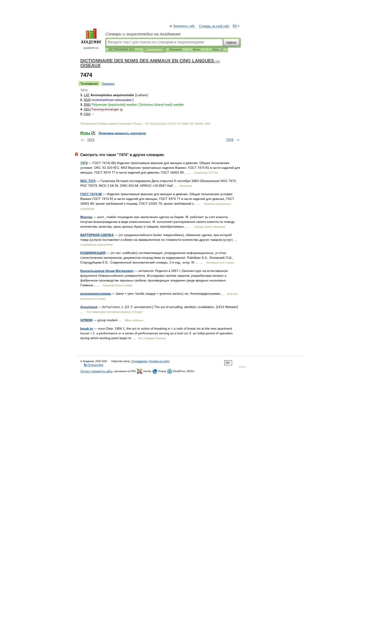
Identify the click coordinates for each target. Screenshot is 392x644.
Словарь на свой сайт (214, 26)
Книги (197, 49)
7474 (84, 163)
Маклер (86, 217)
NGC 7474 (88, 181)
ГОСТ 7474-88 (91, 194)
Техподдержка (139, 361)
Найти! (231, 42)
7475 (229, 140)
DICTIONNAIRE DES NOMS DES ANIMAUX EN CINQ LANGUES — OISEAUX (124, 49)
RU (235, 26)
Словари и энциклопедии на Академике (143, 34)
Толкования (154, 49)
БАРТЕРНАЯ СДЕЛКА (97, 235)
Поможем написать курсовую (122, 133)
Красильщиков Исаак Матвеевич (106, 271)
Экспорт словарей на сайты (96, 371)
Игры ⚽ (217, 49)
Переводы (175, 49)
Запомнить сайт (184, 26)
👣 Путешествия (93, 364)
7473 (90, 140)
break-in (86, 328)
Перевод (107, 83)
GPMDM (86, 320)
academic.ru (91, 48)
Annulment (88, 307)
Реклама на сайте (159, 361)
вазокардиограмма (95, 293)
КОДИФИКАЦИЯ (92, 253)
